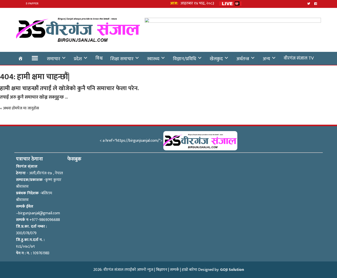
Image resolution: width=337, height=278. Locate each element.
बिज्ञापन (161, 269)
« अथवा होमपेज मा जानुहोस (19, 108)
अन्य (266, 59)
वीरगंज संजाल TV (299, 58)
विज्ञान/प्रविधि (184, 59)
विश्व (99, 58)
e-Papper (32, 3)
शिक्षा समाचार (121, 59)
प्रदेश (78, 59)
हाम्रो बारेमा (189, 269)
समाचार (53, 59)
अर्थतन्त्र (242, 59)
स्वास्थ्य (153, 59)
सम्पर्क (174, 269)
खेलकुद (216, 59)
